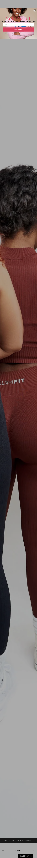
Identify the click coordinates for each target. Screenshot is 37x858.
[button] (35, 10)
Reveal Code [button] (18, 29)
